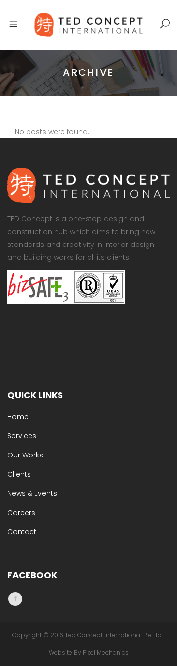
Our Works (25, 455)
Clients (19, 474)
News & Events (32, 493)
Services (21, 436)
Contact (21, 532)
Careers (21, 513)
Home (18, 416)
